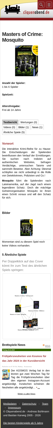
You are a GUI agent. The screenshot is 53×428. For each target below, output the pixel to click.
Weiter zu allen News (26, 394)
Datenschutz (29, 403)
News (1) (37, 127)
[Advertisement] (27, 25)
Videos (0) (9, 127)
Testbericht (10, 122)
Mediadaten (10, 403)
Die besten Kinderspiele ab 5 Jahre (23, 423)
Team (45, 403)
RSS (47, 346)
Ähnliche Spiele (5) (14, 132)
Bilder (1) (23, 127)
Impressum (14, 407)
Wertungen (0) (28, 122)
